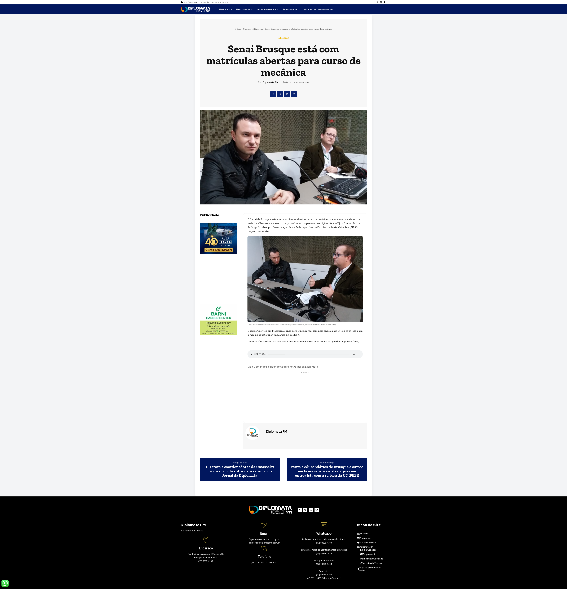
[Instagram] (377, 2)
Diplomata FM (270, 82)
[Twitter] (381, 2)
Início (238, 29)
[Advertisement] (222, 279)
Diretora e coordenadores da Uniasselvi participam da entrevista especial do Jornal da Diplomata (240, 471)
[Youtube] (384, 2)
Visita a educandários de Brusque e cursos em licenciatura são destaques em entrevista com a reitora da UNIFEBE (327, 471)
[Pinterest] (287, 94)
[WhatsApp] (294, 94)
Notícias (247, 29)
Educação (258, 29)
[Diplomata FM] (254, 433)
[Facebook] (374, 2)
